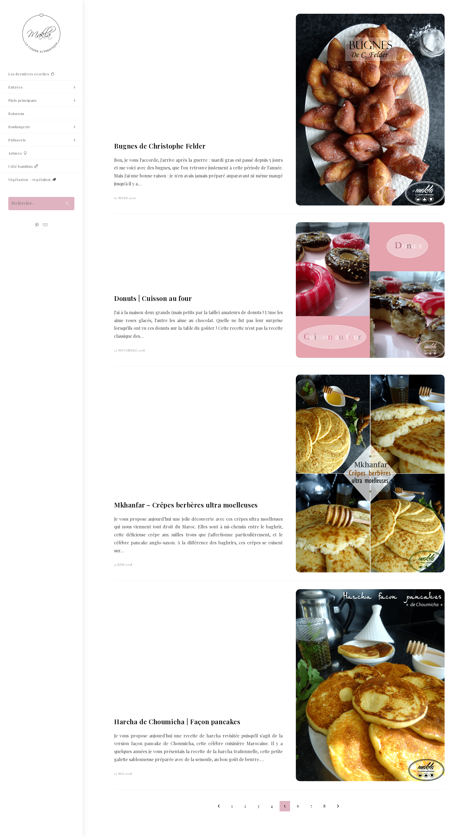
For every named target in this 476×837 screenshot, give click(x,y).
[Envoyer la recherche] (67, 203)
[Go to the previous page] (218, 806)
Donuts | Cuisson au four (153, 298)
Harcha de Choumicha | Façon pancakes (177, 721)
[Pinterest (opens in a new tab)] (37, 225)
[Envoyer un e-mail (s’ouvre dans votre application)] (45, 225)
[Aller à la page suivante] (337, 806)
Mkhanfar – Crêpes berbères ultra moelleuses (186, 504)
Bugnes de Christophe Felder (159, 145)
